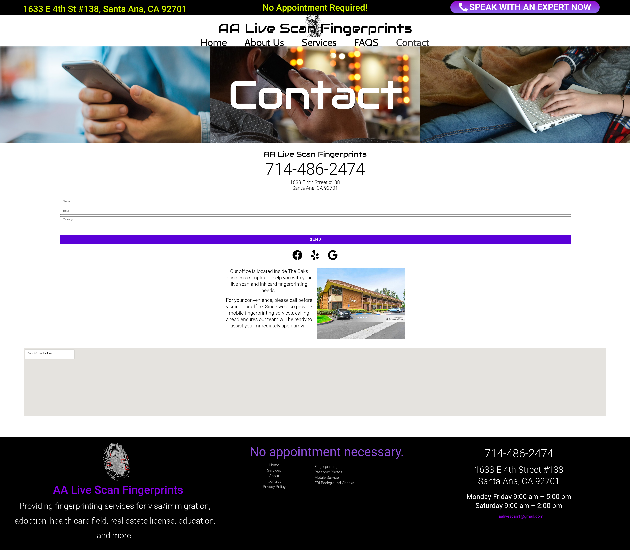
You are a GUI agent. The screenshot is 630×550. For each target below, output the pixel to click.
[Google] (333, 255)
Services (319, 42)
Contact (413, 42)
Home (213, 42)
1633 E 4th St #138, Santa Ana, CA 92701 (105, 9)
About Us (264, 42)
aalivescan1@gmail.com (521, 516)
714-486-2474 (315, 169)
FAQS (366, 42)
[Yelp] (315, 255)
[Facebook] (297, 255)
